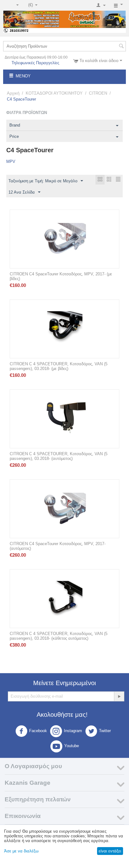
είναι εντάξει (110, 851)
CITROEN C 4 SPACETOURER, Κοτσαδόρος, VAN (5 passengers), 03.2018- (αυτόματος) (58, 456)
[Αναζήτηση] (121, 47)
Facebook (38, 730)
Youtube (71, 745)
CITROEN (98, 93)
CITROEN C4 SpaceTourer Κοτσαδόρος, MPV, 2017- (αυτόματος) (58, 546)
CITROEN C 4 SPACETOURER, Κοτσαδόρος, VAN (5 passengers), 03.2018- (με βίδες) (58, 366)
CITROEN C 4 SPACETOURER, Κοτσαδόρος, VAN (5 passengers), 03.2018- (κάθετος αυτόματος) (58, 636)
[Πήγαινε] (119, 696)
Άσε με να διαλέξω (21, 851)
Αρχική (13, 93)
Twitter (105, 730)
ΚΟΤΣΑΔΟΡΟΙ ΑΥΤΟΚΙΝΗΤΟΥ (54, 93)
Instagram (73, 730)
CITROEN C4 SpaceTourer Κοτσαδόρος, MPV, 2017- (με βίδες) (61, 276)
